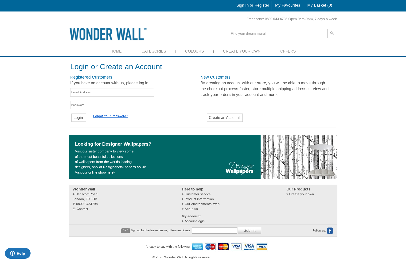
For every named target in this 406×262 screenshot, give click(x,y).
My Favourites (287, 5)
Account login (195, 221)
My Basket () (319, 5)
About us (191, 209)
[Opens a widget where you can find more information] (18, 254)
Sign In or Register (252, 5)
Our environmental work (202, 204)
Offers (288, 51)
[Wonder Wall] (109, 34)
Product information (199, 199)
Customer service (198, 194)
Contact (82, 209)
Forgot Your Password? (110, 116)
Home (116, 51)
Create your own (301, 194)
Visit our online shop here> (95, 172)
